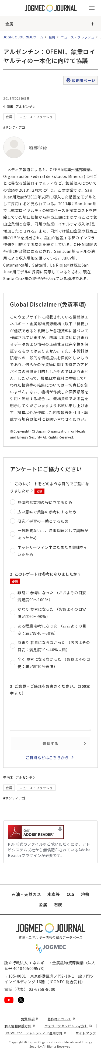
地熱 (85, 894)
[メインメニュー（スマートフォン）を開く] (92, 8)
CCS (71, 894)
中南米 (8, 106)
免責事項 (30, 1019)
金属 (9, 23)
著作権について (61, 1019)
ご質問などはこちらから (47, 757)
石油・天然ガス (26, 894)
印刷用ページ (83, 80)
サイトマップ (86, 1033)
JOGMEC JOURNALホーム (23, 37)
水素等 (53, 894)
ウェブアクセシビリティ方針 (68, 1026)
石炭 (58, 904)
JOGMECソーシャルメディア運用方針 (36, 1033)
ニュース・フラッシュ (78, 37)
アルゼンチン (26, 106)
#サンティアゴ (14, 127)
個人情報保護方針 (20, 1026)
